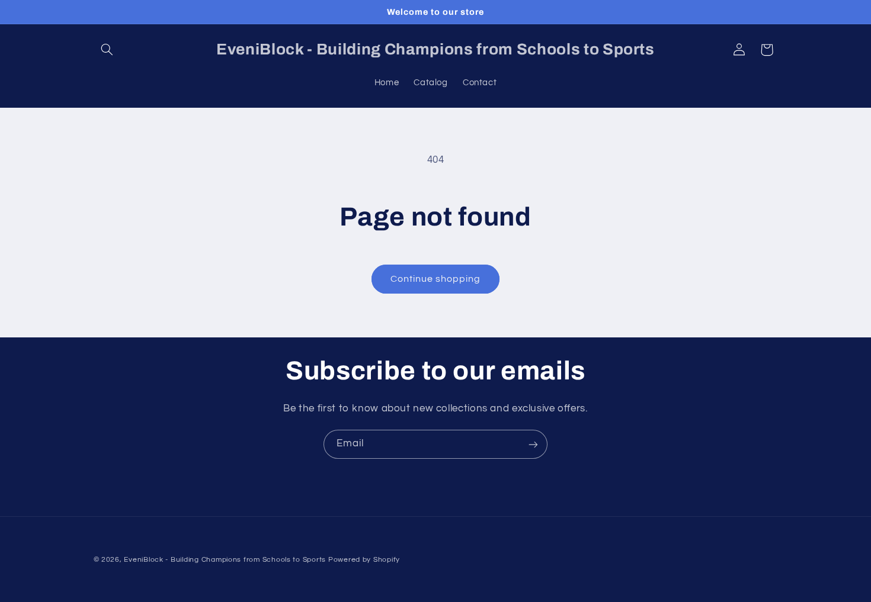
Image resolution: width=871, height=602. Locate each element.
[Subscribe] (533, 444)
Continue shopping (435, 279)
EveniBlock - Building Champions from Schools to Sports (225, 559)
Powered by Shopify (364, 559)
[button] (107, 49)
